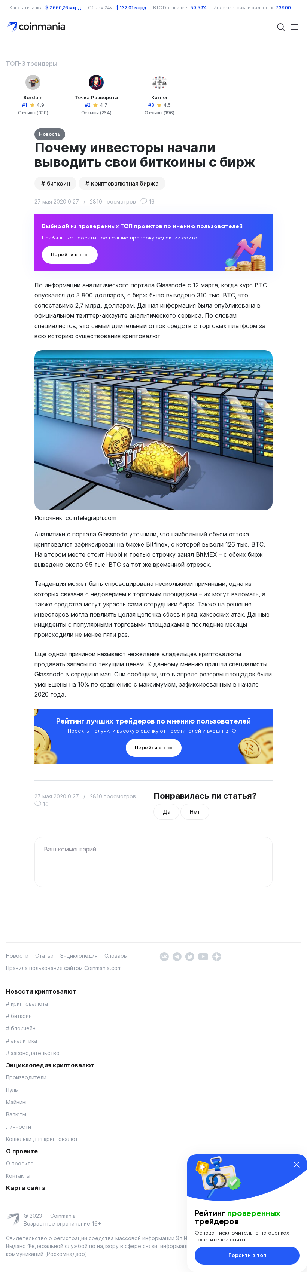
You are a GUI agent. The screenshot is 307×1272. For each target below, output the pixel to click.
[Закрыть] (296, 1164)
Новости (17, 956)
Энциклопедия (79, 956)
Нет (195, 811)
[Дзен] (216, 956)
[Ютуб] (203, 956)
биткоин (58, 183)
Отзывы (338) (33, 113)
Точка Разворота (96, 97)
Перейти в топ (70, 254)
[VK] (164, 956)
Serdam (33, 97)
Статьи (44, 956)
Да (166, 811)
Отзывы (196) (159, 113)
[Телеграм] (177, 956)
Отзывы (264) (96, 113)
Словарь (115, 956)
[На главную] (37, 26)
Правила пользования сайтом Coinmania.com (64, 968)
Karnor (159, 97)
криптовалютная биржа (125, 183)
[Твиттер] (189, 956)
